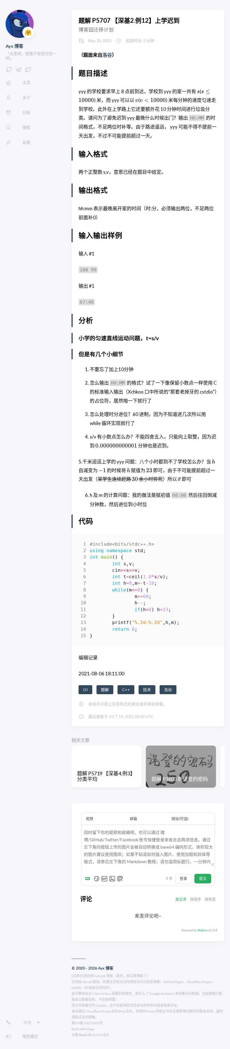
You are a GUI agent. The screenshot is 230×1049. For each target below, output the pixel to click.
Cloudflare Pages (199, 982)
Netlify (77, 988)
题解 (105, 689)
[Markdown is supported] (88, 878)
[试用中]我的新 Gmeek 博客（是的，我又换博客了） (111, 976)
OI (85, 689)
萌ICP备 (77, 1023)
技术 (147, 689)
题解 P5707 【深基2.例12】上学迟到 (129, 20)
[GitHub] (9, 71)
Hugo (90, 1029)
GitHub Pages (173, 982)
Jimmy (97, 1035)
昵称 (89, 818)
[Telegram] (18, 71)
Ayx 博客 (14, 46)
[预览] (120, 878)
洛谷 (107, 55)
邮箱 (133, 818)
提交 (202, 878)
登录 (183, 878)
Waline (202, 930)
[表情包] (104, 878)
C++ (126, 689)
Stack (83, 1035)
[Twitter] (28, 71)
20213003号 (93, 1023)
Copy (208, 545)
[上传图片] (112, 878)
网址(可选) (180, 818)
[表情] (96, 878)
